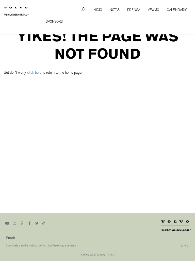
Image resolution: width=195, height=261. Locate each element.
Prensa (133, 10)
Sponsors (54, 21)
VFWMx (153, 10)
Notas (115, 10)
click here (34, 72)
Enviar (185, 245)
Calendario (177, 10)
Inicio (97, 10)
